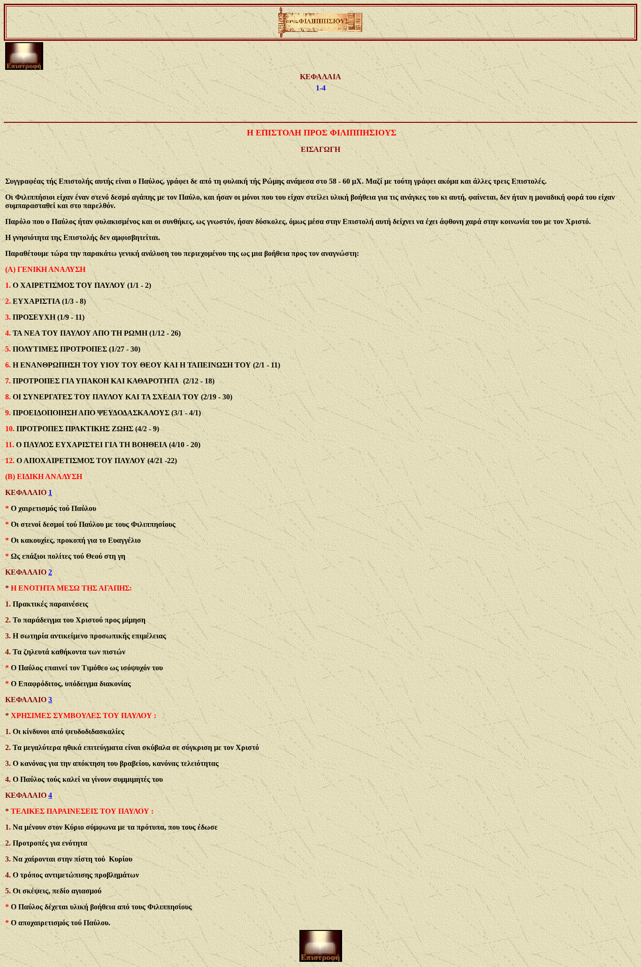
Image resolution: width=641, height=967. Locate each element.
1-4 (321, 88)
